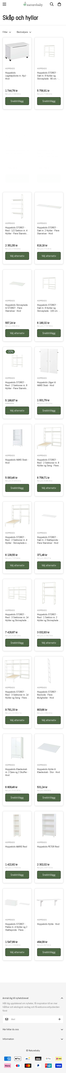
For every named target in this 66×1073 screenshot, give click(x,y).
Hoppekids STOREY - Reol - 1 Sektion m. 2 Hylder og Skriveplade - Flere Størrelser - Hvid (48, 617)
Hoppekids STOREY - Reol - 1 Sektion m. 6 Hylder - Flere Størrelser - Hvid (48, 153)
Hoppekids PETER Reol (48, 846)
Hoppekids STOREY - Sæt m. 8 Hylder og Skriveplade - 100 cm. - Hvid (48, 308)
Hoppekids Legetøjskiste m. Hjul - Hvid (16, 75)
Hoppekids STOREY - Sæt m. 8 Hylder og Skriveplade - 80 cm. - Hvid (47, 75)
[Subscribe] (59, 1019)
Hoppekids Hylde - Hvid (48, 924)
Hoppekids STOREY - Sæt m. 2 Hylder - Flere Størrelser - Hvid (48, 230)
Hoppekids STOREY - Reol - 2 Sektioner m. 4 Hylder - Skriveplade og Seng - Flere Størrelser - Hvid (17, 540)
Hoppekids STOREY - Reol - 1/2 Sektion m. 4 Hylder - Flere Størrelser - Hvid (16, 230)
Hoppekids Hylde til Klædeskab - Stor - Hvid (48, 771)
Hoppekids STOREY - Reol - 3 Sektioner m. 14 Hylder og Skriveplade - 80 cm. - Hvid (17, 617)
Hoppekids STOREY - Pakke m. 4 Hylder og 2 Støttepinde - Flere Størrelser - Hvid (16, 927)
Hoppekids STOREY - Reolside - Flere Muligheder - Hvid (47, 694)
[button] (59, 4)
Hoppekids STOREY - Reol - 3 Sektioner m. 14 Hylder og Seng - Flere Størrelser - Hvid (17, 694)
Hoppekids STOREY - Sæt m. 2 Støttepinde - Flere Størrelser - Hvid (48, 540)
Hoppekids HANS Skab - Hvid (16, 461)
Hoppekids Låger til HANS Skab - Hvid (46, 384)
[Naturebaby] (33, 4)
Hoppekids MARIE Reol (16, 846)
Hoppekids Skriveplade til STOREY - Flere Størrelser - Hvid (16, 308)
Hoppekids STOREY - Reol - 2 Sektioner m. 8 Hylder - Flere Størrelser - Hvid (16, 385)
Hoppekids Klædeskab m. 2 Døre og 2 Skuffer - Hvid (16, 772)
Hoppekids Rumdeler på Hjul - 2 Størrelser (17, 152)
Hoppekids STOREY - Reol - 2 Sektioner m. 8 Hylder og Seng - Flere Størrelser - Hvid (48, 462)
